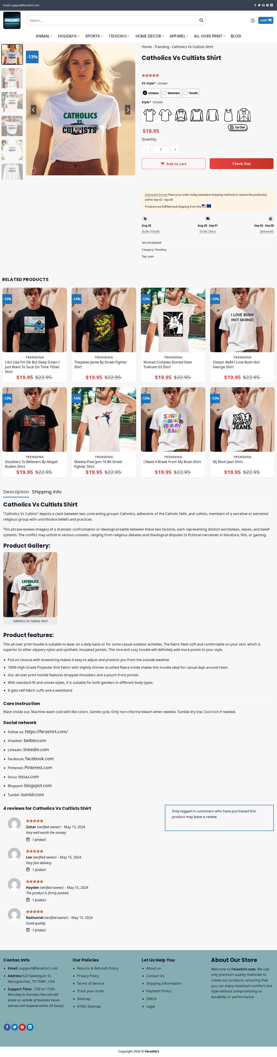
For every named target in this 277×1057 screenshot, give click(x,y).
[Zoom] (31, 170)
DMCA (151, 998)
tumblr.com (32, 794)
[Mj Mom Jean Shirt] (242, 419)
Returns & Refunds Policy (97, 968)
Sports (92, 36)
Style (146, 102)
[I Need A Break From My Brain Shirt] (173, 419)
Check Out (241, 163)
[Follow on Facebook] (255, 5)
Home (147, 46)
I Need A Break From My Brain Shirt (172, 461)
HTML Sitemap (89, 1006)
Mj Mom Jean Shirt (228, 461)
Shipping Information (164, 983)
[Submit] (201, 20)
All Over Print (208, 36)
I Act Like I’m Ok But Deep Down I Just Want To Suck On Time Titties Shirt (32, 367)
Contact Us (155, 975)
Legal (150, 1006)
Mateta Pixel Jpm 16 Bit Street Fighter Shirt (98, 464)
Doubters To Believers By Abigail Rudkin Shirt (31, 464)
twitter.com (35, 740)
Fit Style (149, 83)
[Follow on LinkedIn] (271, 5)
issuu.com (28, 776)
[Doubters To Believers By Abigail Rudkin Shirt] (34, 419)
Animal (43, 36)
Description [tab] (16, 492)
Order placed (150, 231)
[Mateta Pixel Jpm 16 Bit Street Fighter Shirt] (104, 419)
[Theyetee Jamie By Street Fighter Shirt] (104, 320)
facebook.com (39, 759)
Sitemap (83, 998)
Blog (236, 36)
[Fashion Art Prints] (12, 20)
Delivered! (267, 231)
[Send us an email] (263, 5)
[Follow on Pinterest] (267, 5)
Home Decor (148, 36)
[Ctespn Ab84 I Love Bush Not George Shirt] (242, 320)
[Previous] (33, 110)
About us (153, 968)
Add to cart (176, 163)
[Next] (128, 110)
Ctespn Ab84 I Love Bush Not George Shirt (236, 364)
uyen (151, 256)
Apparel (177, 36)
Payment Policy (158, 991)
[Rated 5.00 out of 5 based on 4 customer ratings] (208, 75)
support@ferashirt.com (38, 968)
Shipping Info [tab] (46, 492)
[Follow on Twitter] (259, 5)
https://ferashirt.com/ (46, 731)
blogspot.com (38, 785)
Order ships (208, 231)
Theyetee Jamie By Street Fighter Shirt (100, 364)
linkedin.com (36, 749)
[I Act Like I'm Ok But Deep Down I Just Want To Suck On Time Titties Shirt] (34, 320)
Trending (117, 36)
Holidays (67, 36)
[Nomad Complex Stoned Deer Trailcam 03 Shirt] (173, 320)
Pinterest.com (38, 767)
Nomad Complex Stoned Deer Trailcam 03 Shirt (167, 364)
